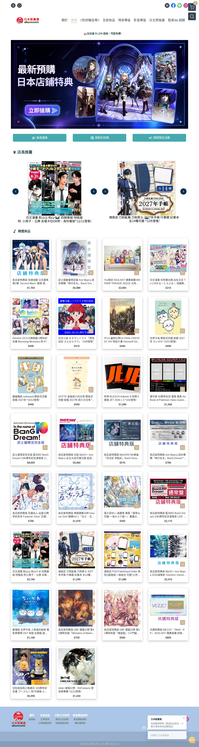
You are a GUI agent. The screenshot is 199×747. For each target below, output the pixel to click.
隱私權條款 (80, 723)
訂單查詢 (45, 719)
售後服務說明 (62, 723)
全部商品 (45, 715)
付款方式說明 (62, 715)
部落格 (32, 719)
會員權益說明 (80, 715)
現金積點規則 (80, 719)
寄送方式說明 (62, 719)
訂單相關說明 (44, 723)
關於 (32, 715)
